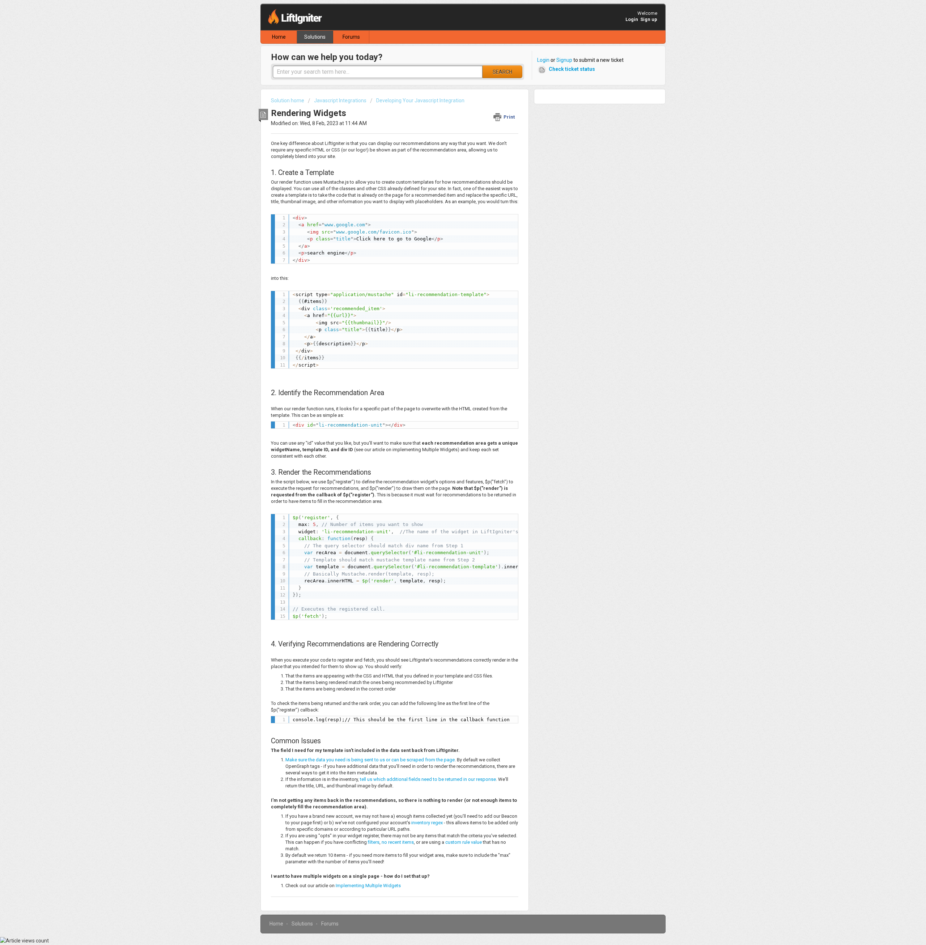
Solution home (288, 100)
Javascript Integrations (340, 100)
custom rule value (463, 842)
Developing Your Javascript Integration (420, 100)
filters (373, 842)
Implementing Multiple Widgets (368, 885)
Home (279, 37)
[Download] (449, 388)
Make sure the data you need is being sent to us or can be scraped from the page (370, 759)
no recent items (398, 842)
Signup (564, 60)
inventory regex (427, 822)
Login (543, 60)
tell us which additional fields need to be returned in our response (428, 779)
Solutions (315, 37)
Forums (351, 37)
